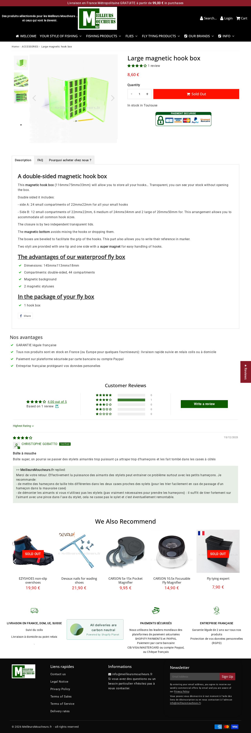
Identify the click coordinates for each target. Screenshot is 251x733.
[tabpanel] (21, 62)
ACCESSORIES (30, 46)
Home (15, 46)
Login (228, 18)
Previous (34, 97)
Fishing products (101, 36)
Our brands (199, 36)
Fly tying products (159, 36)
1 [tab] (21, 125)
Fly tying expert (218, 578)
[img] (22, 438)
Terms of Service (62, 704)
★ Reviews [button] (246, 372)
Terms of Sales (61, 696)
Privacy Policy (60, 689)
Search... (210, 18)
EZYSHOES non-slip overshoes (33, 580)
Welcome (28, 36)
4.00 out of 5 (57, 402)
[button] (137, 66)
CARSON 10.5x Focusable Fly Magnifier (171, 580)
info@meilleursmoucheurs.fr (185, 703)
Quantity (133, 85)
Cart (244, 18)
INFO (226, 36)
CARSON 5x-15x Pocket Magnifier (125, 580)
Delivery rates (60, 711)
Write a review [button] (204, 404)
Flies (130, 36)
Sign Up (227, 676)
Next (113, 97)
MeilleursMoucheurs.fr (37, 726)
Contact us (58, 674)
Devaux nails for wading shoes (79, 580)
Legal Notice (59, 681)
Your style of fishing (59, 36)
